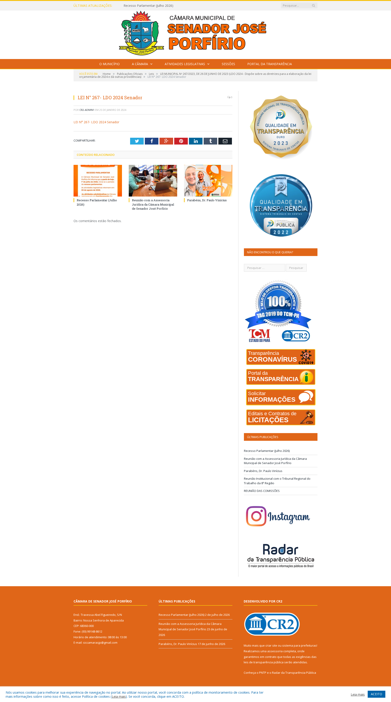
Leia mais (119, 696)
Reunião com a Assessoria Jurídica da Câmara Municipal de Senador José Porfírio (176, 6)
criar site (271, 645)
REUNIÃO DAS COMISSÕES (262, 491)
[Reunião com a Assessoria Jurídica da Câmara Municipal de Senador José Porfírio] (153, 181)
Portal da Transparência (269, 64)
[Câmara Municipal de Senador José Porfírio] (195, 33)
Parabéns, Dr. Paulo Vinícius (207, 200)
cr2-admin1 (86, 109)
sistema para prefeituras (299, 645)
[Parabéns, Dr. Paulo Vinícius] (208, 181)
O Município (109, 64)
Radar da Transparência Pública (294, 673)
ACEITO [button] (376, 694)
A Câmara (140, 64)
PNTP (262, 673)
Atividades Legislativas (185, 64)
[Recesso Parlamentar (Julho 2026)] (98, 181)
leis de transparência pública (264, 662)
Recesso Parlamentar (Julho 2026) (267, 451)
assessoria (275, 651)
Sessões (228, 64)
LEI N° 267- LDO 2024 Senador (96, 122)
